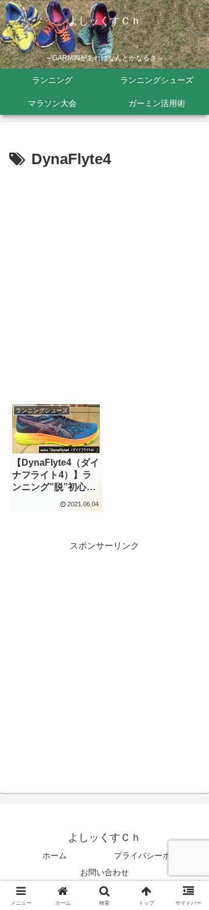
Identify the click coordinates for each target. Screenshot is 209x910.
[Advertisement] (104, 283)
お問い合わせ (104, 872)
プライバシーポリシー (154, 855)
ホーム (54, 855)
